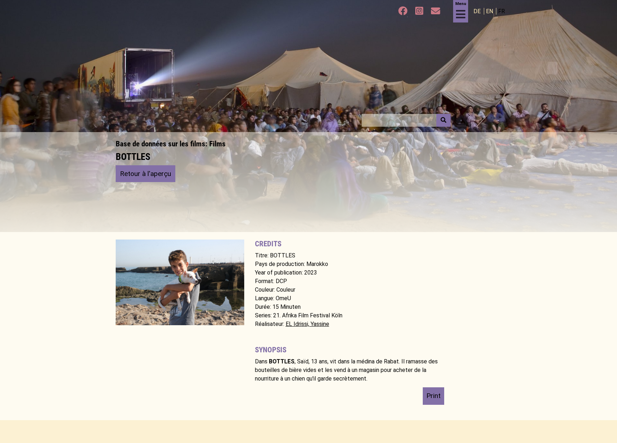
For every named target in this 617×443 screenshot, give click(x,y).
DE (477, 11)
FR (501, 11)
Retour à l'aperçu (145, 174)
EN (490, 11)
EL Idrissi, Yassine (307, 324)
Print (433, 396)
